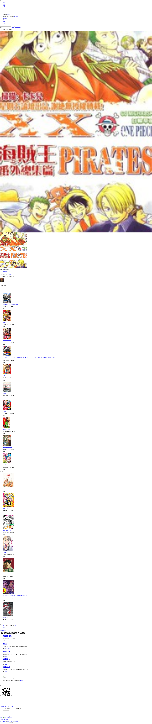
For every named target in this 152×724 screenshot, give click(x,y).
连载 (2, 625)
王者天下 (5, 375)
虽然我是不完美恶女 (7, 340)
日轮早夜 (5, 271)
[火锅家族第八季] (8, 487)
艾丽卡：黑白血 (6, 617)
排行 (4, 5)
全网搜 (19, 27)
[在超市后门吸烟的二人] (7, 445)
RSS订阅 (4, 721)
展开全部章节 (3, 630)
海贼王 (4, 322)
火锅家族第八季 (6, 488)
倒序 (16, 625)
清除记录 (8, 14)
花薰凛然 (5, 393)
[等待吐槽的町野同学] (8, 528)
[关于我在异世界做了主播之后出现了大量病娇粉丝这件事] (8, 593)
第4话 (6, 656)
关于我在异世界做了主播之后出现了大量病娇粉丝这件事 (15, 595)
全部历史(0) (5, 18)
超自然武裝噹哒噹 (6, 429)
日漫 (4, 6)
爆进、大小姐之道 (6, 508)
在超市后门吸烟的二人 (7, 447)
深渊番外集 (6, 659)
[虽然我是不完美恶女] (7, 338)
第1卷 (8, 625)
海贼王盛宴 (6, 667)
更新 (4, 4)
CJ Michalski (9, 271)
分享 (1, 721)
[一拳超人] (7, 409)
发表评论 (22, 680)
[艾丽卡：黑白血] (8, 615)
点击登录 (16, 16)
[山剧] (8, 572)
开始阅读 (4, 717)
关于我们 (2, 706)
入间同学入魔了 (6, 464)
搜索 (13, 27)
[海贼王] (7, 320)
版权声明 (11, 706)
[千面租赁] (8, 550)
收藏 (1, 717)
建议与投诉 (7, 706)
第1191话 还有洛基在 (9, 648)
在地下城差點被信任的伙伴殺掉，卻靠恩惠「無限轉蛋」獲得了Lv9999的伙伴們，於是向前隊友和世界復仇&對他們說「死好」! (29, 357)
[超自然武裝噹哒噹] (6, 427)
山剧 (4, 573)
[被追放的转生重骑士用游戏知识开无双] (7, 302)
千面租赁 (5, 552)
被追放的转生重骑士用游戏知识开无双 (11, 304)
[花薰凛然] (7, 391)
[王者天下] (7, 373)
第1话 (6, 664)
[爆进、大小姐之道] (8, 506)
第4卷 (6, 671)
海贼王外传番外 (8, 636)
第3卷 (6, 640)
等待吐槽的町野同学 (7, 530)
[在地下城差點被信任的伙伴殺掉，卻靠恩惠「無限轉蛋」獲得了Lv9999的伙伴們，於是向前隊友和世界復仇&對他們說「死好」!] (7, 356)
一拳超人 (5, 411)
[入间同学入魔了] (7, 463)
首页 (4, 2)
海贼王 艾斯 (6, 651)
